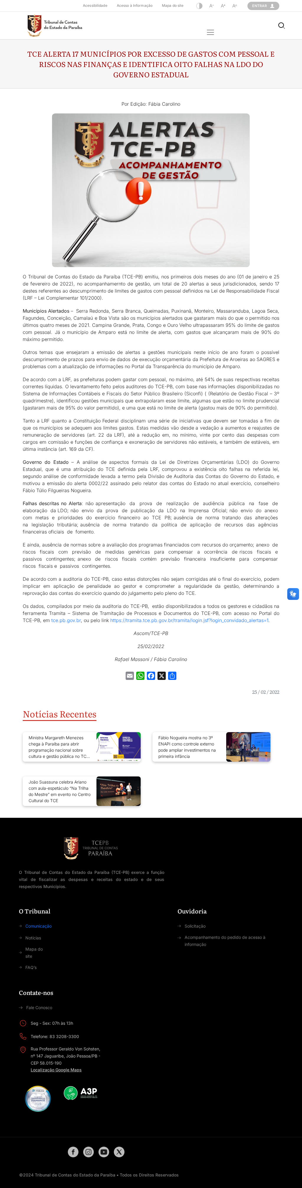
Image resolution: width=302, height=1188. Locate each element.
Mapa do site (172, 5)
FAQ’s (31, 967)
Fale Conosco (39, 1007)
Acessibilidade (95, 5)
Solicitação (195, 925)
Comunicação (38, 925)
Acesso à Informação (134, 5)
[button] (210, 33)
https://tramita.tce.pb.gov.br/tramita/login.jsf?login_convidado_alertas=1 (189, 620)
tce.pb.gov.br (66, 620)
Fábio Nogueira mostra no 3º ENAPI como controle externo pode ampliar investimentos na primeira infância (187, 747)
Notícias (33, 937)
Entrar (259, 6)
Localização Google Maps (56, 1069)
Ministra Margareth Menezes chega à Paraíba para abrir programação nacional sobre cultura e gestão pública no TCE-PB (60, 747)
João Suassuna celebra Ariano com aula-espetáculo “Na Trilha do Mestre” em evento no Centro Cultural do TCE (60, 791)
